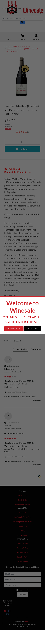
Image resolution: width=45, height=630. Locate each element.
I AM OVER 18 (14, 329)
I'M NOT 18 (32, 329)
